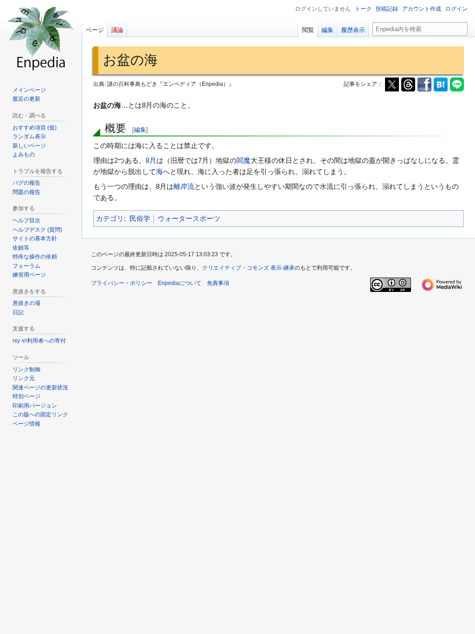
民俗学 (139, 218)
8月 (151, 160)
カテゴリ (110, 218)
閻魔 (243, 160)
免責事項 (218, 283)
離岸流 (183, 186)
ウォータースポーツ (189, 218)
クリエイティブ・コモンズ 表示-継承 (248, 268)
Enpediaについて (179, 283)
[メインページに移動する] (41, 37)
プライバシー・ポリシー (121, 283)
